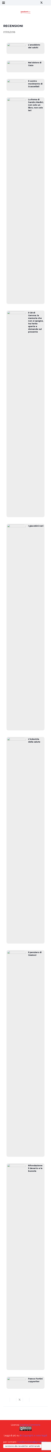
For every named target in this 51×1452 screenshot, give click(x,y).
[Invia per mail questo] (6, 1400)
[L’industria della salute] (16, 840)
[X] (41, 2)
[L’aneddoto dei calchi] (16, 48)
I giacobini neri (35, 526)
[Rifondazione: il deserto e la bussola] (16, 1266)
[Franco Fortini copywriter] (16, 1382)
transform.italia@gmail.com (32, 1442)
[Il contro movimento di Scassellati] (16, 85)
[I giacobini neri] (16, 627)
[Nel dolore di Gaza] (16, 66)
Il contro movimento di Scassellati (35, 84)
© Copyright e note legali (33, 1435)
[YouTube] (46, 2)
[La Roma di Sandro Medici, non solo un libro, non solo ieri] (16, 200)
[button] (3, 2)
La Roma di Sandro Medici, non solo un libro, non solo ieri (36, 105)
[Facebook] (36, 2)
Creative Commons (30, 1425)
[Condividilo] (13, 1400)
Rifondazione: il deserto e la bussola (35, 1168)
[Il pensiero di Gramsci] (16, 1053)
